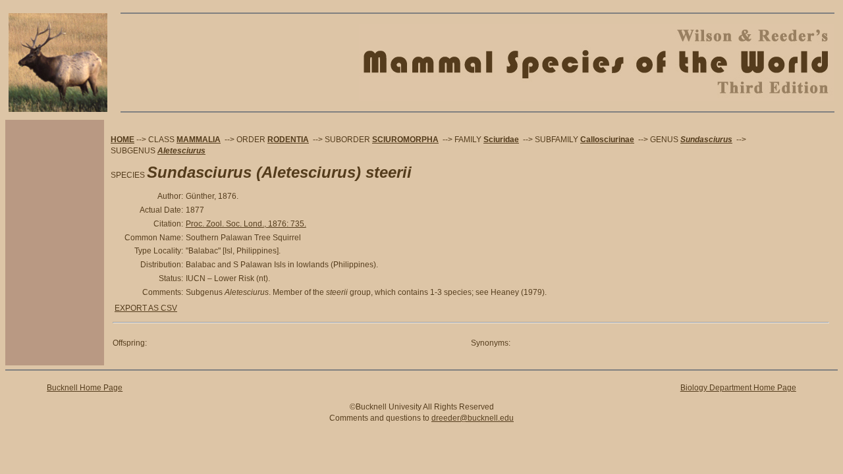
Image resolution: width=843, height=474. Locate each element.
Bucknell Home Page (84, 387)
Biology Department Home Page (738, 387)
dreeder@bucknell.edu (472, 418)
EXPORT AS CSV (146, 308)
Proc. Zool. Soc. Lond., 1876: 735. (246, 223)
